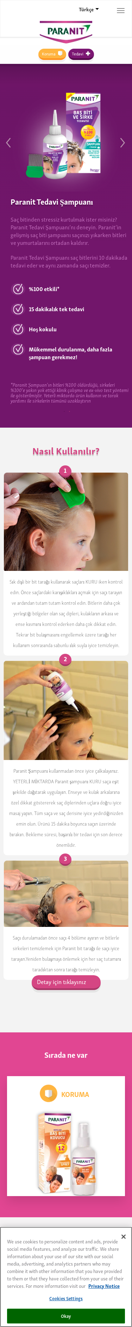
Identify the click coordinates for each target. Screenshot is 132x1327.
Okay (66, 1316)
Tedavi (77, 53)
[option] (66, 241)
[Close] (123, 1236)
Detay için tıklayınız (61, 981)
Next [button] (121, 142)
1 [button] (64, 411)
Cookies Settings (66, 1298)
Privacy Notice (104, 1285)
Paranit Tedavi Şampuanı (52, 201)
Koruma (49, 53)
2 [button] (69, 411)
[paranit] (66, 35)
